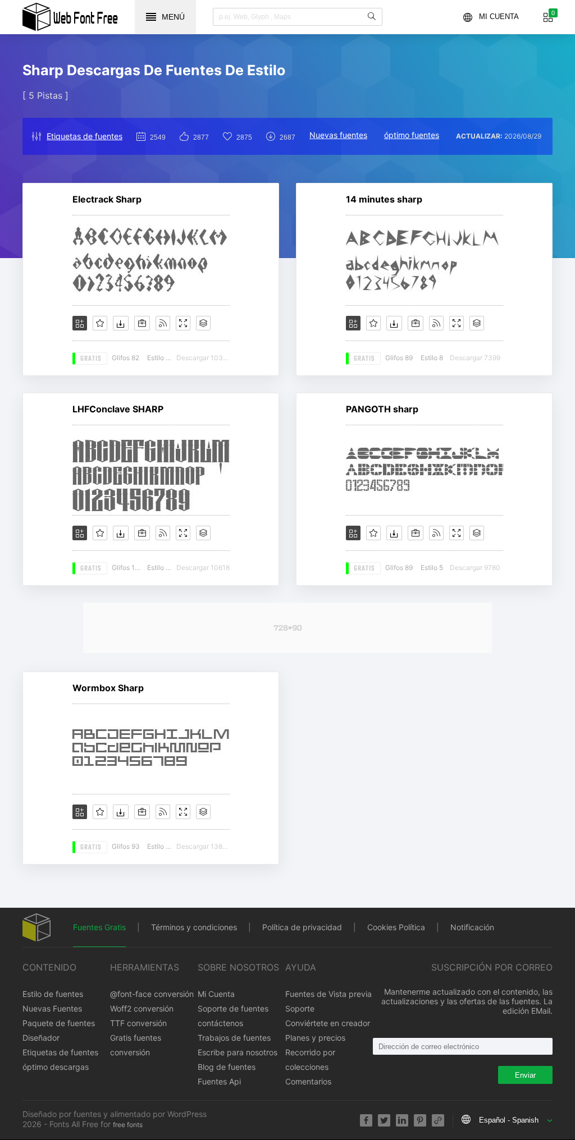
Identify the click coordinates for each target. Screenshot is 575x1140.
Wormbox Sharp (108, 687)
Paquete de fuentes (58, 1023)
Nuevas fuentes (338, 135)
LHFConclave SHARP (117, 409)
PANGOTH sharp (382, 409)
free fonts (128, 1124)
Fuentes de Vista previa (328, 994)
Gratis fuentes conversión (135, 1045)
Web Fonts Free (70, 17)
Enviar (525, 1075)
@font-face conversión (152, 994)
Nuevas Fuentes (52, 1008)
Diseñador (41, 1037)
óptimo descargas (55, 1067)
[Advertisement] (287, 628)
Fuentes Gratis (99, 927)
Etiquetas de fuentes (84, 136)
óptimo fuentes (411, 135)
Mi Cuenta (216, 994)
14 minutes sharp (384, 199)
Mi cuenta (499, 16)
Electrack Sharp (107, 199)
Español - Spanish (509, 1120)
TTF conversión (138, 1023)
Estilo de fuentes (52, 994)
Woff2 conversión (142, 1008)
